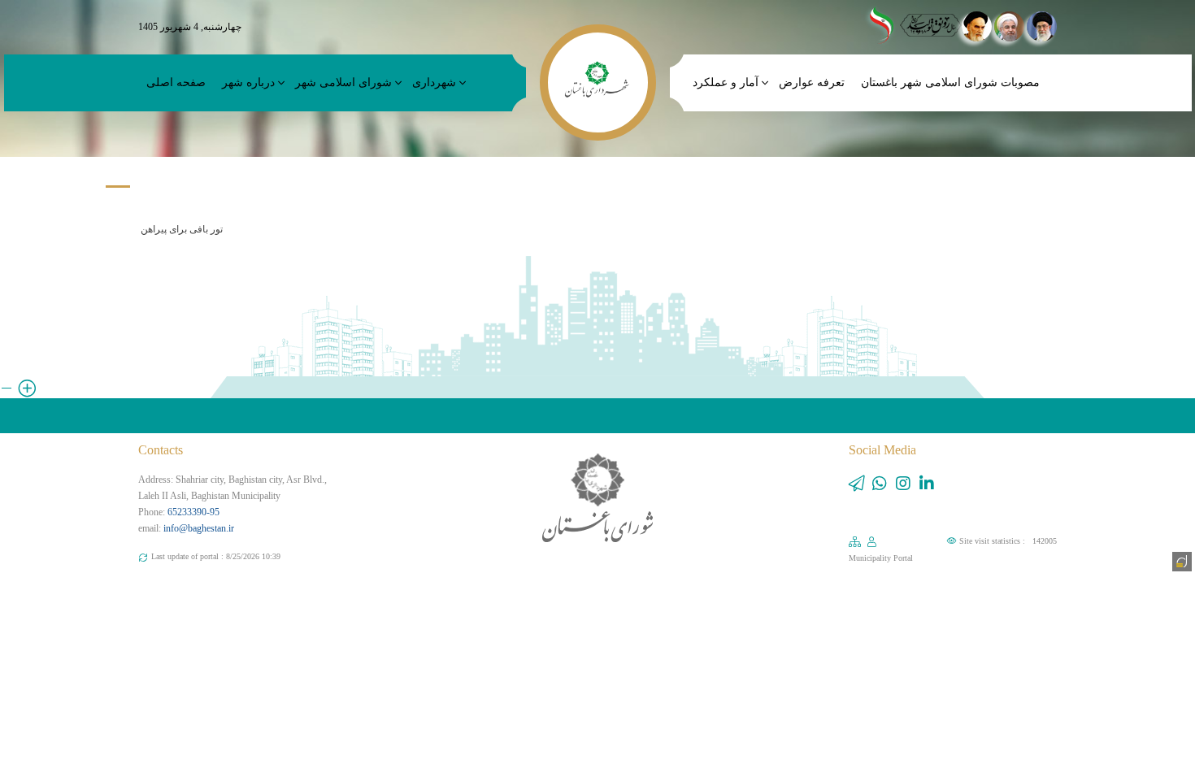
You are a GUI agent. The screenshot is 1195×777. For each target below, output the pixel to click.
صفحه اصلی (176, 82)
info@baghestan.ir (198, 528)
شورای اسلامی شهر (343, 82)
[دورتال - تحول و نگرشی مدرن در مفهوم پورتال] (1180, 560)
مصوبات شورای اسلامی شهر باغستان (950, 82)
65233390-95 (193, 512)
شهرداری (434, 82)
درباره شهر (248, 82)
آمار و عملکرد (725, 82)
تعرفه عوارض (812, 82)
